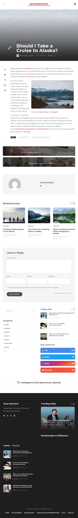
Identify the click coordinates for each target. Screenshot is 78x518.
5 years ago (31, 55)
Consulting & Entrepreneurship (48, 513)
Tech (31, 150)
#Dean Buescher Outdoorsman (40, 137)
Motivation (8, 343)
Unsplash (54, 112)
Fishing (26, 41)
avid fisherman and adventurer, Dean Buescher (31, 129)
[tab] (6, 445)
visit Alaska (27, 68)
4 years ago (39, 234)
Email (29, 276)
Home (7, 513)
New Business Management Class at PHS (43, 163)
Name (8, 276)
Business (24, 150)
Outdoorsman (16, 513)
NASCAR (6, 347)
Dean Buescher (24, 55)
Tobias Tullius (43, 112)
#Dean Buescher (23, 137)
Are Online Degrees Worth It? (31, 152)
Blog (63, 513)
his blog (27, 132)
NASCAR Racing (29, 513)
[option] (14, 222)
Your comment (12, 258)
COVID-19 (7, 336)
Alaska (19, 41)
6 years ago (14, 234)
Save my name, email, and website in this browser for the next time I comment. (33, 287)
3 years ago (46, 425)
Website (52, 276)
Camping (7, 332)
